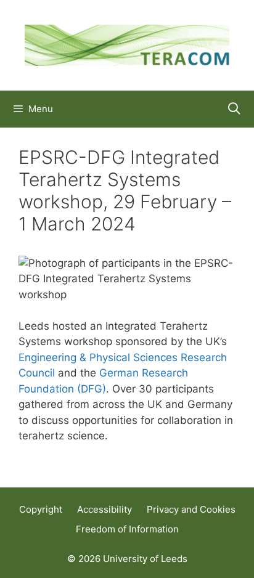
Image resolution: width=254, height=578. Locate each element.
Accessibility (104, 509)
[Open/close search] (234, 109)
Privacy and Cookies (191, 509)
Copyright (40, 509)
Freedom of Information (127, 529)
